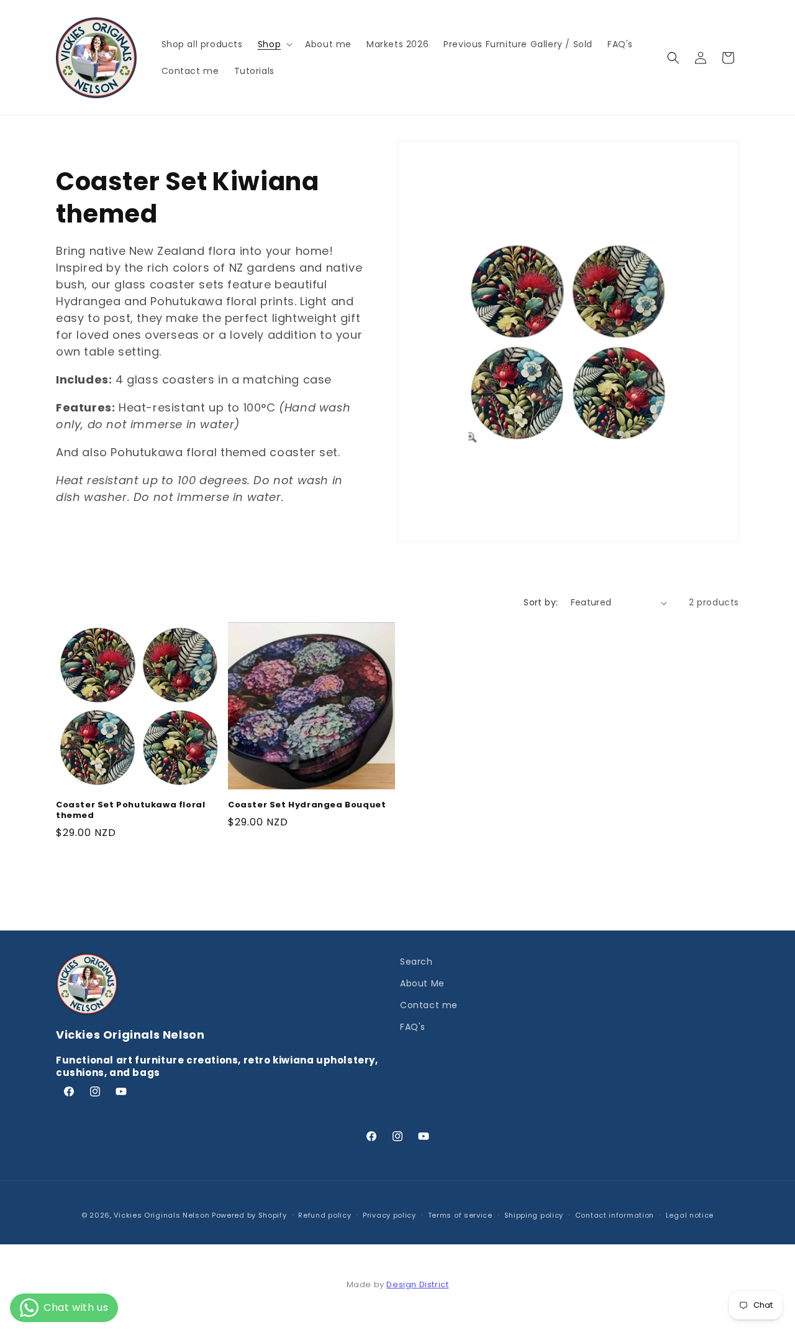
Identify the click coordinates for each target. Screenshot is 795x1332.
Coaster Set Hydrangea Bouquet (307, 805)
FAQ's (412, 1027)
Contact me (429, 1005)
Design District (417, 1284)
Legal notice (690, 1215)
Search (416, 961)
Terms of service (460, 1215)
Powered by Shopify (249, 1215)
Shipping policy (534, 1215)
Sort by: (541, 602)
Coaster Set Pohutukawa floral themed (130, 810)
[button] (274, 44)
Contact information (614, 1215)
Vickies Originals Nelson (161, 1215)
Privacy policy (389, 1215)
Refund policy (324, 1215)
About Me (422, 983)
